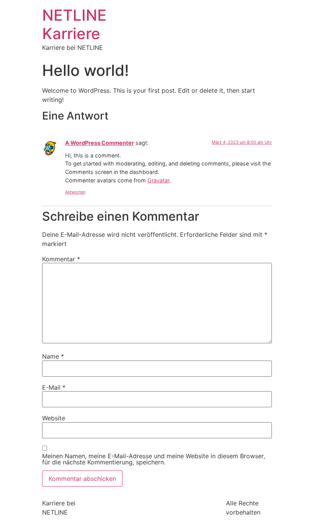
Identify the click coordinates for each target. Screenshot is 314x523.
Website (53, 418)
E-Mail (53, 387)
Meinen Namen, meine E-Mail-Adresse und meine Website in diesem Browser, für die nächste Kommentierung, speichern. (153, 459)
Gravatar (158, 180)
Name (53, 356)
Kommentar (61, 259)
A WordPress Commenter (99, 142)
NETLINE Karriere (74, 24)
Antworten (75, 192)
